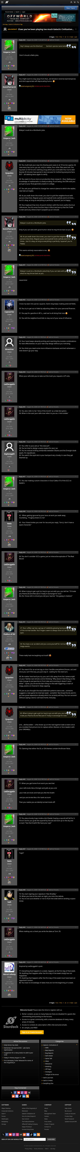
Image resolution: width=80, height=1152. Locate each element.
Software (5, 1105)
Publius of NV (9, 634)
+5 (9, 397)
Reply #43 (22, 707)
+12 (9, 987)
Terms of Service (38, 1149)
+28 (9, 915)
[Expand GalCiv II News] (42, 1080)
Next (71, 37)
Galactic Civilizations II (14, 24)
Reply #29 (22, 161)
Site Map (52, 1149)
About (46, 1108)
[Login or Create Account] (71, 2)
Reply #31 (22, 265)
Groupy (4, 1124)
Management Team (50, 1113)
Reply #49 (22, 927)
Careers (46, 1116)
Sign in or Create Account (32, 1032)
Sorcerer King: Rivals (28, 1129)
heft (9, 902)
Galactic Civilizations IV (28, 1113)
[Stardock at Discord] (17, 1096)
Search (17, 12)
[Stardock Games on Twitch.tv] (22, 1092)
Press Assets (48, 1121)
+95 (9, 99)
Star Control (25, 1119)
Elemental (25, 1111)
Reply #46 (22, 814)
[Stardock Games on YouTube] (18, 1092)
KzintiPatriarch (9, 87)
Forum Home (9, 12)
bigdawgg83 (9, 454)
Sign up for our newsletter (12, 1139)
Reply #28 (22, 126)
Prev (60, 37)
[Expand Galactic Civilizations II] (42, 1045)
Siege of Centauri (27, 1127)
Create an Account (70, 1113)
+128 (9, 536)
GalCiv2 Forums (54, 40)
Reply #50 (22, 962)
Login (23, 12)
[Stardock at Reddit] (13, 1096)
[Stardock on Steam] (29, 1092)
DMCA (46, 1149)
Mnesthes (9, 349)
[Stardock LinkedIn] (24, 1096)
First (57, 37)
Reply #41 (22, 622)
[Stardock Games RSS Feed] (27, 1096)
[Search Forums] (77, 2)
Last (75, 37)
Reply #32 (22, 300)
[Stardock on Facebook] (15, 1092)
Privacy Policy (28, 1149)
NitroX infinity (9, 974)
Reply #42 (22, 665)
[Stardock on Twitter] (11, 1092)
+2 (9, 362)
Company (48, 1105)
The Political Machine (28, 1121)
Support (68, 1105)
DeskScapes (5, 1119)
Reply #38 (22, 511)
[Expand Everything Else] (42, 1083)
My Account (68, 1111)
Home (4, 24)
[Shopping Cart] (74, 2)
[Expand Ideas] (44, 1061)
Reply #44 (22, 744)
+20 (9, 324)
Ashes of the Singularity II (29, 1108)
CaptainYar (9, 312)
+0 (9, 466)
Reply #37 (22, 476)
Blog (45, 1111)
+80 (9, 186)
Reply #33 (22, 337)
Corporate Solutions (7, 1111)
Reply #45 (22, 779)
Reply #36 (22, 442)
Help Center (68, 1108)
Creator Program (49, 1124)
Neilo (9, 523)
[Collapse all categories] (77, 1045)
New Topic (71, 8)
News (46, 1119)
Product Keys (68, 1116)
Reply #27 (22, 75)
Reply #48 (22, 890)
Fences (4, 1116)
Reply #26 (22, 40)
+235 (9, 644)
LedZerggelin (9, 384)
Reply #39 (22, 552)
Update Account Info (71, 1121)
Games (24, 1105)
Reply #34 (22, 372)
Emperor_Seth (9, 52)
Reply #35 (22, 407)
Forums (46, 1129)
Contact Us (47, 1127)
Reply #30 (22, 217)
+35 (9, 62)
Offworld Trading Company (30, 1124)
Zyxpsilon (9, 173)
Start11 (4, 1113)
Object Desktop (6, 1108)
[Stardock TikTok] (20, 1096)
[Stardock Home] (6, 2)
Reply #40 (22, 587)
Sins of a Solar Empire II (28, 1116)
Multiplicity (5, 1121)
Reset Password (69, 1119)
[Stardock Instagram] (25, 1092)
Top (75, 40)
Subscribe (51, 1139)
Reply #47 (22, 849)
